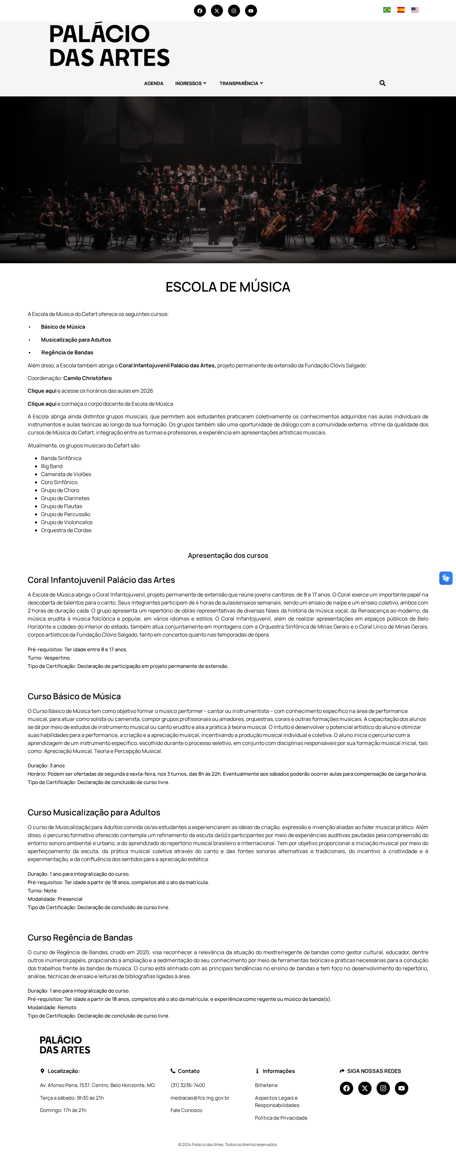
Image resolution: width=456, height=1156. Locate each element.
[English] (414, 10)
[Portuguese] (387, 10)
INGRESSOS (188, 83)
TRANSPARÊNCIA (239, 83)
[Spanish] (401, 10)
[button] (382, 83)
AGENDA (154, 83)
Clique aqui (42, 390)
